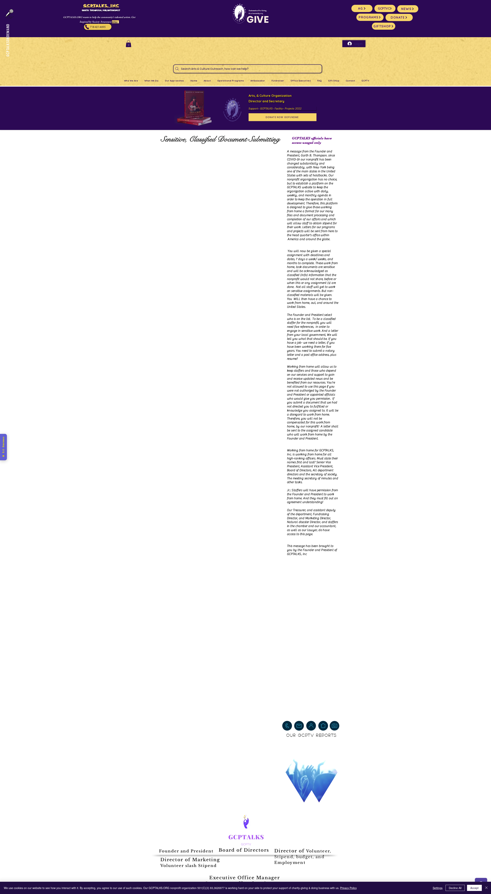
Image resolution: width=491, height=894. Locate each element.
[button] (128, 43)
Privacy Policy (348, 888)
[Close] (486, 888)
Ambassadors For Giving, (258, 10)
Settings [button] (437, 888)
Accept (474, 888)
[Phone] (87, 27)
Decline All (455, 888)
